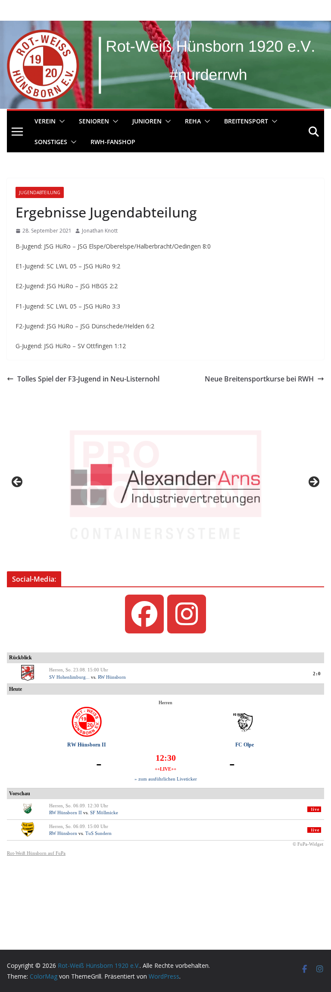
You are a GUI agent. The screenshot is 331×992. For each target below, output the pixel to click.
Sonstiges (50, 142)
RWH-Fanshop (113, 142)
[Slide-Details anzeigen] (165, 484)
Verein (45, 121)
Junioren (147, 121)
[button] (60, 121)
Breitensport (246, 121)
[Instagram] (186, 614)
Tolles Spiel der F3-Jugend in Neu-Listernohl (88, 379)
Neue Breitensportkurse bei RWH (259, 379)
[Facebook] (144, 614)
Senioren (94, 121)
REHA (193, 121)
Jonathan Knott (100, 230)
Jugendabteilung (39, 192)
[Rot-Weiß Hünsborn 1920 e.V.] (165, 26)
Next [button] (313, 482)
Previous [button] (17, 482)
